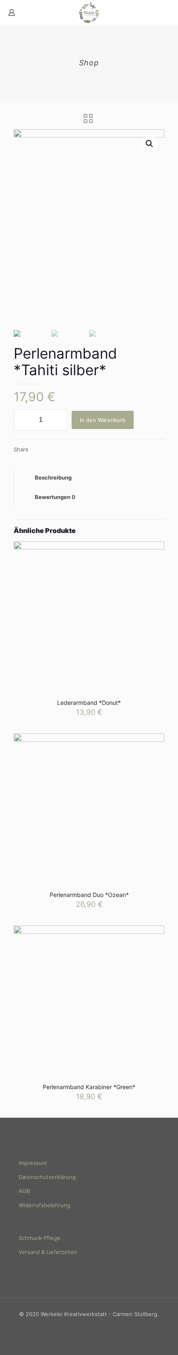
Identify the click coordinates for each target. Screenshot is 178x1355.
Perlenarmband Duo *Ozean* (89, 894)
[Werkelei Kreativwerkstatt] (89, 12)
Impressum (33, 1163)
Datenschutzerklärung (47, 1177)
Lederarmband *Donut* (89, 702)
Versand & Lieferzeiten (48, 1252)
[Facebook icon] (85, 1326)
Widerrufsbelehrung (44, 1205)
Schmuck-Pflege (39, 1237)
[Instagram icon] (93, 1326)
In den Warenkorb (102, 420)
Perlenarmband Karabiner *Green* (89, 1086)
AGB (24, 1191)
